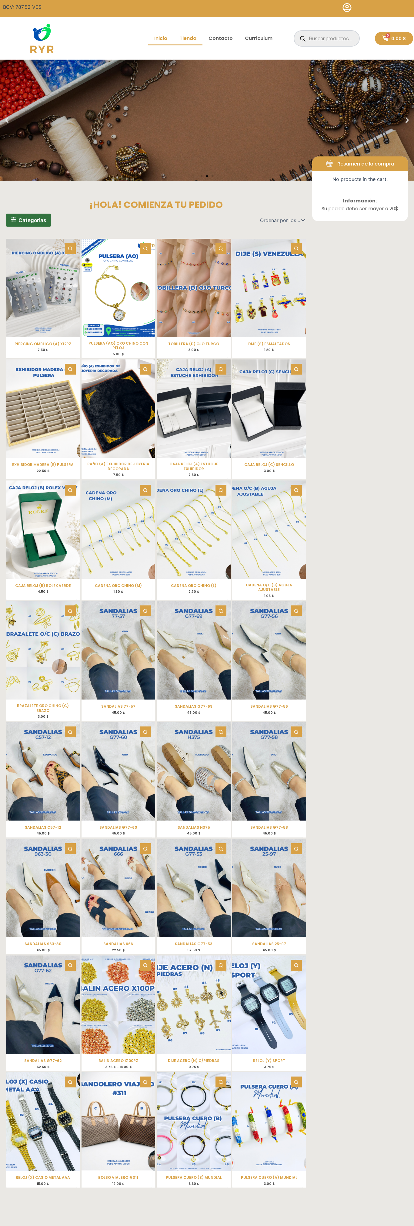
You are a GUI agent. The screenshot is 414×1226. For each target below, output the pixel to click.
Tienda (187, 38)
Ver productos (207, 134)
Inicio (160, 38)
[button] (7, 120)
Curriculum (258, 38)
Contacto (221, 38)
